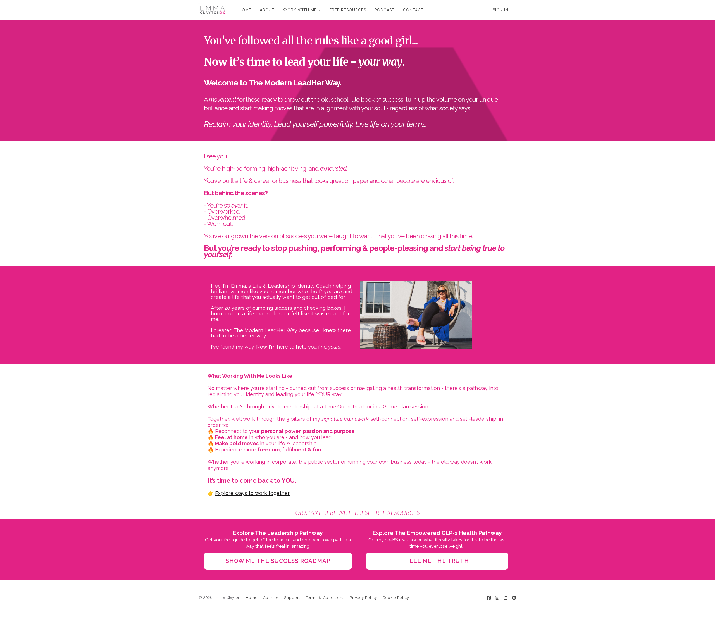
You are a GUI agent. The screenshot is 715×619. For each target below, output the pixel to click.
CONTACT (413, 10)
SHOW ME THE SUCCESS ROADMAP (278, 561)
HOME (245, 10)
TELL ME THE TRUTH (437, 561)
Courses (271, 597)
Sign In (500, 10)
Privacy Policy (363, 597)
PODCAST (385, 10)
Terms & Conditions (325, 597)
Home (252, 597)
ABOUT (267, 10)
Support (292, 597)
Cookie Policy (395, 597)
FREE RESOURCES (347, 10)
